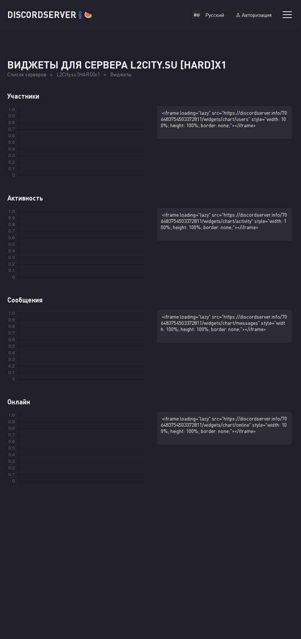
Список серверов (26, 74)
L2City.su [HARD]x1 (78, 74)
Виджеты (120, 74)
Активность (25, 198)
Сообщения (25, 300)
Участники (23, 96)
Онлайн (18, 402)
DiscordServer (49, 14)
